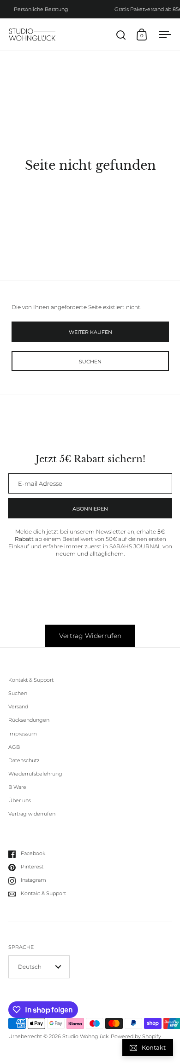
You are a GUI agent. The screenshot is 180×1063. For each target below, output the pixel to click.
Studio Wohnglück (85, 1037)
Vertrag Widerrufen (90, 636)
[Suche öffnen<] (121, 35)
